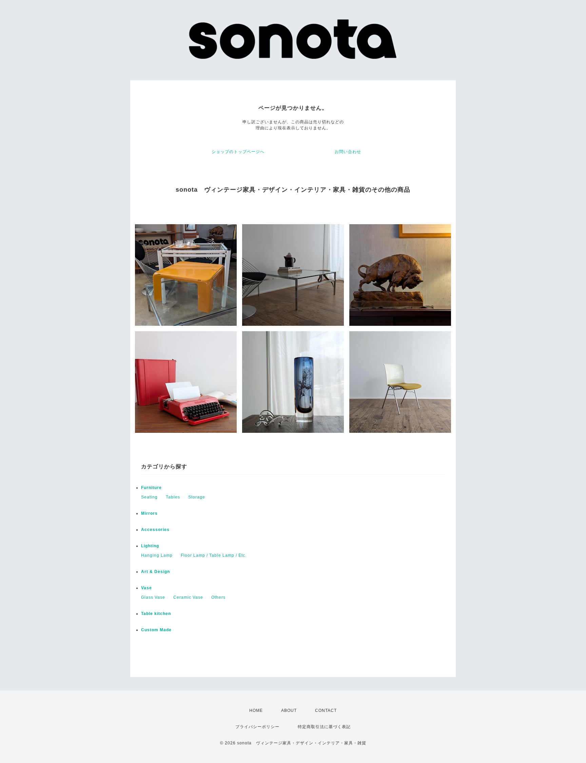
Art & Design (155, 571)
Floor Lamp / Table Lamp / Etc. (214, 555)
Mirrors (149, 513)
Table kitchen (156, 613)
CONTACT (326, 710)
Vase (146, 588)
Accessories (155, 529)
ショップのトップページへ (238, 151)
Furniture (151, 487)
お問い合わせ (348, 151)
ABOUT (289, 710)
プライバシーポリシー (257, 726)
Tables (173, 497)
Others (218, 597)
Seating (149, 497)
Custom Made (156, 630)
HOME (256, 710)
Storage (196, 497)
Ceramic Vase (188, 597)
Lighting (150, 546)
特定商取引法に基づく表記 (324, 726)
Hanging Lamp (157, 555)
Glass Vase (153, 597)
